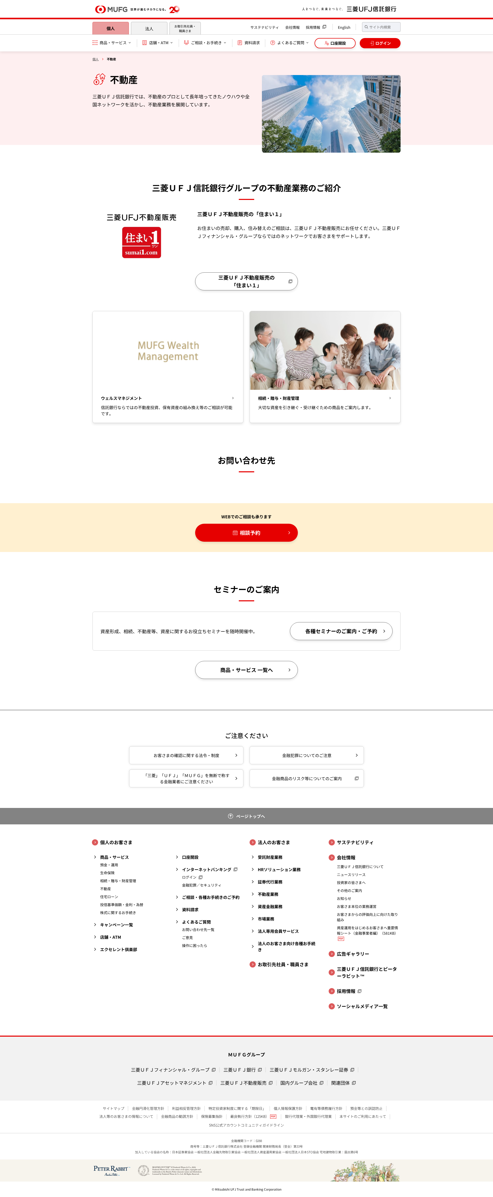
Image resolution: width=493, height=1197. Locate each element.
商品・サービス (113, 42)
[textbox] (381, 27)
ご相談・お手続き (206, 42)
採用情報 (313, 27)
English (344, 27)
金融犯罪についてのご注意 (306, 755)
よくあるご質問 (290, 42)
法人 (149, 28)
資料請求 (252, 42)
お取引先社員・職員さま (185, 28)
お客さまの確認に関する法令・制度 (186, 755)
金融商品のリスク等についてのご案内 (307, 778)
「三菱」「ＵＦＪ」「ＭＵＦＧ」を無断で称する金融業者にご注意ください (186, 778)
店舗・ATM (158, 42)
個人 (111, 28)
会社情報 (292, 27)
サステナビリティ (264, 27)
